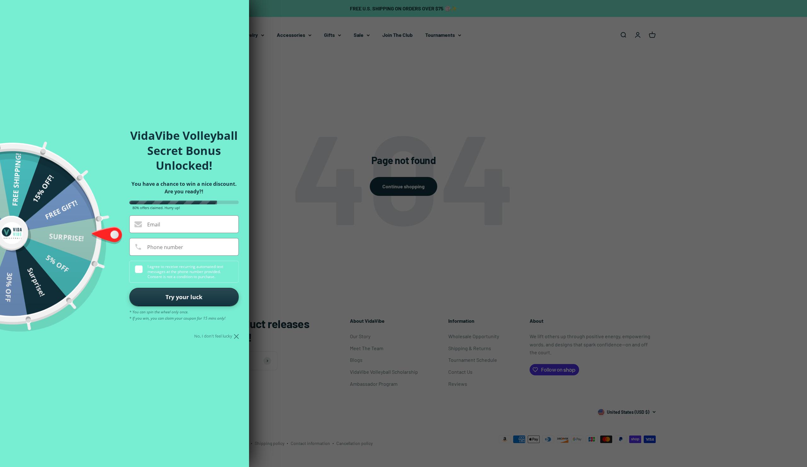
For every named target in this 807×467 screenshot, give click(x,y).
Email (153, 224)
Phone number (165, 247)
